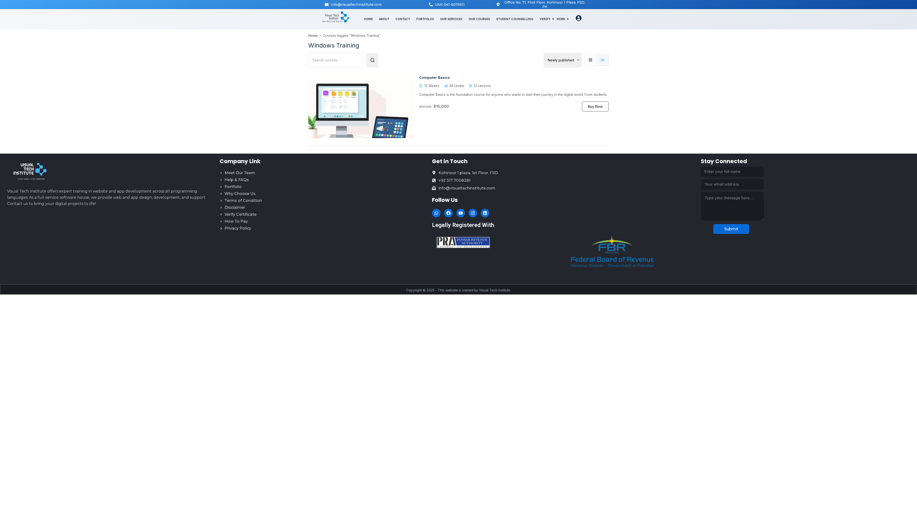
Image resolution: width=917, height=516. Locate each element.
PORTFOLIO (425, 19)
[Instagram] (473, 213)
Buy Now (595, 106)
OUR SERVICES (451, 19)
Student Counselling (514, 19)
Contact (402, 19)
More (561, 19)
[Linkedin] (485, 213)
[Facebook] (448, 213)
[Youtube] (460, 213)
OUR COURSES (479, 19)
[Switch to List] (603, 60)
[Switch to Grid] (590, 60)
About (384, 19)
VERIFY (545, 19)
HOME (368, 19)
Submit (731, 229)
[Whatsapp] (436, 213)
